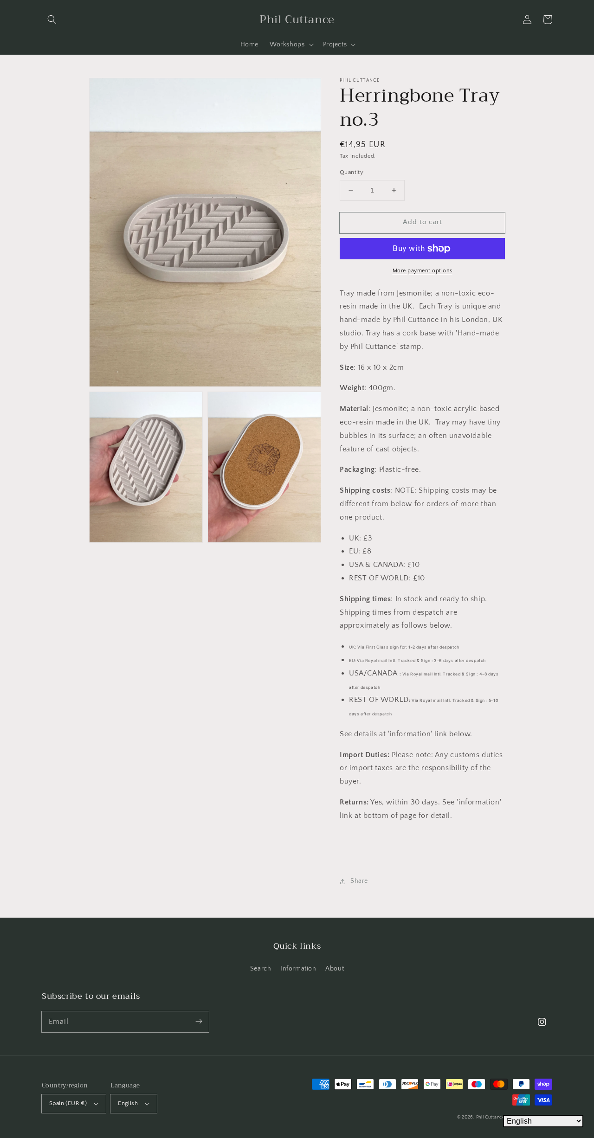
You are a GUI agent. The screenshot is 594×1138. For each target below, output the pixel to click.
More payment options (422, 271)
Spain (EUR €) (68, 1103)
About (334, 968)
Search (260, 968)
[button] (52, 19)
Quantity (351, 172)
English (128, 1103)
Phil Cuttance (491, 1117)
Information (298, 968)
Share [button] (359, 881)
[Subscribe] (198, 1021)
